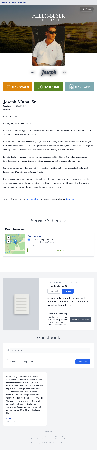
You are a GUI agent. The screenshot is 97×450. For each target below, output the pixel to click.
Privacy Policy (41, 439)
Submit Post (83, 361)
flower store (71, 198)
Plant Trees (60, 250)
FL (33, 245)
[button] (15, 241)
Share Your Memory (80, 319)
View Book (54, 291)
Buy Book (68, 291)
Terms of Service (55, 439)
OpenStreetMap (51, 443)
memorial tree (33, 198)
